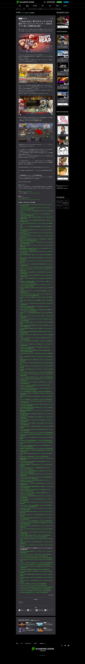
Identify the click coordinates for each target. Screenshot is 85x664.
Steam (28, 29)
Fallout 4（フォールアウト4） (60, 206)
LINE (47, 610)
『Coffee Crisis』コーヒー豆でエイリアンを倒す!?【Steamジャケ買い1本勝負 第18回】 (36, 554)
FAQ (21, 643)
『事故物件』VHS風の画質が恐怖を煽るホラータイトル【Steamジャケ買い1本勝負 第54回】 (36, 448)
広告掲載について (43, 643)
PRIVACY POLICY (28, 643)
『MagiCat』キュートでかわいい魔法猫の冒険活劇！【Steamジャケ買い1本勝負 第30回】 (36, 520)
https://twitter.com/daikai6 (27, 191)
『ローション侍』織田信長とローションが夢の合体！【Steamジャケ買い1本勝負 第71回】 (36, 399)
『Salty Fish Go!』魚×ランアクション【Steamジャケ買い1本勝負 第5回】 (33, 585)
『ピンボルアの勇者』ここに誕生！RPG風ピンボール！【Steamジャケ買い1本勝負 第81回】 (36, 372)
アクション (44, 54)
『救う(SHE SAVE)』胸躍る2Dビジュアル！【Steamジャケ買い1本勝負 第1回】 (34, 592)
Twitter (30, 610)
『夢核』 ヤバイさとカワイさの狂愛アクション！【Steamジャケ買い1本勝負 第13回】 (35, 564)
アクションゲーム (45, 144)
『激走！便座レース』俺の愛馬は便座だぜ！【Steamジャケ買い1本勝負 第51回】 (34, 456)
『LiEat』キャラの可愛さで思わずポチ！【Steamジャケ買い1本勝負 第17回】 (34, 556)
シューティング (48, 54)
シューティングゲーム (32, 160)
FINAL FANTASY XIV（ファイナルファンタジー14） (66, 203)
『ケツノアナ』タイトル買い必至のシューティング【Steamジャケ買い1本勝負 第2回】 (35, 590)
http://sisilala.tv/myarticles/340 (33, 193)
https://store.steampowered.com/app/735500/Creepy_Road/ (29, 199)
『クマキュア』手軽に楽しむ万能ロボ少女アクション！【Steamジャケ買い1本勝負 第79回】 (36, 377)
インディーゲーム (66, 205)
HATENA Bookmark (40, 610)
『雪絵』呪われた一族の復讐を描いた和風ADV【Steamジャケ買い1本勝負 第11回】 (35, 569)
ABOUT (17, 643)
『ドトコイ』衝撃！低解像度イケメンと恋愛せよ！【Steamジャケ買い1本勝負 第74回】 (35, 391)
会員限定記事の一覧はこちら (63, 26)
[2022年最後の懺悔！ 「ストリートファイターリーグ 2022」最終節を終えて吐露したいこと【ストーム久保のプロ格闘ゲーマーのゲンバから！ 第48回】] (63, 20)
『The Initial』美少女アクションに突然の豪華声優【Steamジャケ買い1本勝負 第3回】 (35, 588)
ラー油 (52, 18)
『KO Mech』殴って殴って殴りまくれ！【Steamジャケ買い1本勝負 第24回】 (34, 536)
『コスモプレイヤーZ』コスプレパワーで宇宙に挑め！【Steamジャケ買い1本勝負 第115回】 (36, 267)
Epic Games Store (59, 202)
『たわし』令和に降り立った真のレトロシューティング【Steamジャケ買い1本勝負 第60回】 (36, 432)
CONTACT (35, 643)
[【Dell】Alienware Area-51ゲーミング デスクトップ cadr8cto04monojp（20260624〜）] (63, 189)
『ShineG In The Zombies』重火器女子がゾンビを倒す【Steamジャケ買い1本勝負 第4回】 (36, 587)
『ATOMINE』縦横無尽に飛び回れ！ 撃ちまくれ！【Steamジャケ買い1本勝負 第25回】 (35, 535)
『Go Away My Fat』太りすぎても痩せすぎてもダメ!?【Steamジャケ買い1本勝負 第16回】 (36, 557)
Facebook (22, 610)
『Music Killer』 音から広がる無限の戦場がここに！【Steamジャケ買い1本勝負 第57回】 (36, 440)
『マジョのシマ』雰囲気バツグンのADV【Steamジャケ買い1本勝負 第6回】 (33, 583)
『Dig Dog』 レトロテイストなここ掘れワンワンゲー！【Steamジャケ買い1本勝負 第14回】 (36, 562)
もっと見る (62, 104)
